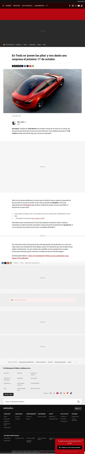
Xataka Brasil (7, 440)
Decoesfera (63, 419)
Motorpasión (52, 416)
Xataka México (7, 438)
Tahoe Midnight (35, 383)
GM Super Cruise (35, 388)
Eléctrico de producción (33, 263)
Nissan (25, 44)
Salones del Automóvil (7, 379)
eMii (5, 388)
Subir (76, 408)
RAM (44, 44)
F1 (47, 5)
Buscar (78, 401)
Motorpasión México (52, 439)
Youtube (79, 6)
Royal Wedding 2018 (21, 389)
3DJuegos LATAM (19, 438)
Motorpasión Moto (53, 419)
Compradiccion (64, 421)
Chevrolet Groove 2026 (60, 362)
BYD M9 (50, 362)
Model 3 (28, 205)
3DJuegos (17, 416)
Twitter (76, 6)
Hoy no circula (27, 5)
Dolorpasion (7, 383)
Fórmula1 (6, 373)
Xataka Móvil (7, 419)
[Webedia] (81, 1)
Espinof (28, 419)
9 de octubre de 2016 (38, 218)
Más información (44, 452)
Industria (16, 5)
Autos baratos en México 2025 (26, 362)
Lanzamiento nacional (20, 384)
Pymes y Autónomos (74, 419)
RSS (64, 393)
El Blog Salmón (75, 416)
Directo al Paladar (42, 416)
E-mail (33, 66)
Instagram (73, 6)
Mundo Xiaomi (7, 427)
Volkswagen (32, 44)
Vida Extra (17, 419)
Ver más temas (8, 394)
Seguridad (20, 378)
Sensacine (28, 416)
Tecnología (34, 378)
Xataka (5, 416)
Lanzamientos (39, 5)
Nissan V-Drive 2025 (41, 362)
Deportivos (18, 44)
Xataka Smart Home (7, 424)
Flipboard (30, 66)
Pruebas (8, 5)
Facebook (70, 6)
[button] (22, 122)
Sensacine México (30, 438)
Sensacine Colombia (28, 441)
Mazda (39, 44)
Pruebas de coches (34, 374)
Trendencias (63, 416)
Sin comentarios (18, 66)
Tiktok (82, 6)
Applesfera (6, 421)
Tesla (21, 263)
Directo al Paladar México (42, 439)
